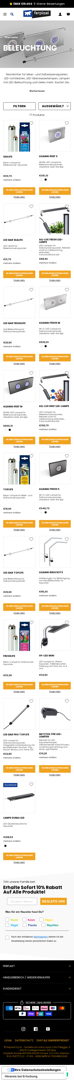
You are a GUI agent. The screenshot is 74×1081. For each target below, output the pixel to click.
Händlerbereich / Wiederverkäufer (26, 977)
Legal (8, 1040)
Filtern (19, 106)
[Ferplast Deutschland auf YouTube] (45, 1029)
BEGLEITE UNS (53, 901)
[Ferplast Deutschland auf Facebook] (33, 1029)
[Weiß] (41, 179)
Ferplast (9, 966)
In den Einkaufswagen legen (19, 191)
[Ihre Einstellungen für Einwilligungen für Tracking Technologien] (67, 1074)
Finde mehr (19, 197)
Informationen (41, 936)
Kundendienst (12, 989)
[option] (37, 4)
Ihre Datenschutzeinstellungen (38, 1070)
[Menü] (5, 14)
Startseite (11, 37)
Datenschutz (24, 1040)
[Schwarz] (45, 179)
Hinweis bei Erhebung (21, 1076)
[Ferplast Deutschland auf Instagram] (23, 1029)
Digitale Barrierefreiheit (53, 1040)
